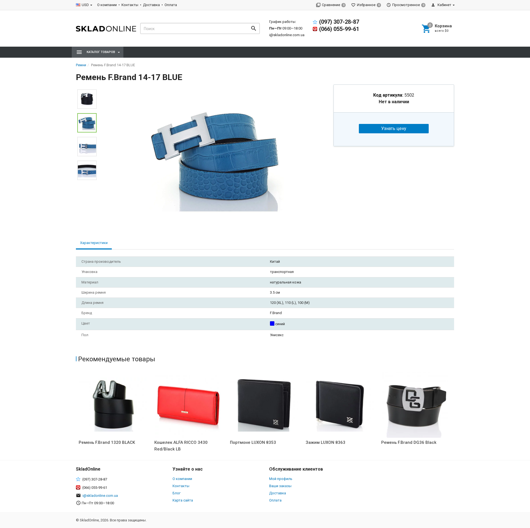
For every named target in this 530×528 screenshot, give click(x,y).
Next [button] (87, 184)
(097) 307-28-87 (339, 21)
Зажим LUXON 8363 (325, 442)
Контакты (129, 5)
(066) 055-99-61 (339, 29)
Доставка (151, 5)
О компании (107, 5)
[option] (215, 156)
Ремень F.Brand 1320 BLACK (107, 442)
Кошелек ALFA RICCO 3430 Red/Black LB (181, 446)
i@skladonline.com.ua (286, 35)
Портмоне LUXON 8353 (253, 442)
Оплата (171, 5)
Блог (177, 493)
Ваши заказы (280, 486)
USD (85, 5)
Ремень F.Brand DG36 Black (408, 442)
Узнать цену (393, 128)
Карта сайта (183, 500)
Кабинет (444, 5)
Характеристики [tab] (94, 243)
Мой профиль (280, 479)
